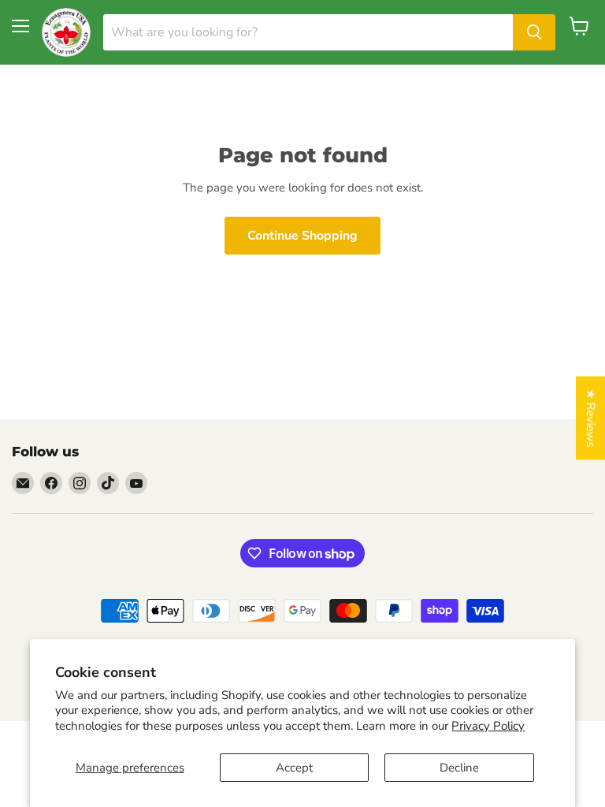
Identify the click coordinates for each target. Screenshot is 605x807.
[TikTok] (108, 483)
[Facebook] (51, 483)
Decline (459, 767)
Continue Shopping (302, 235)
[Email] (23, 483)
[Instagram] (80, 483)
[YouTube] (136, 483)
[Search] (534, 32)
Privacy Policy (488, 726)
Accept (294, 767)
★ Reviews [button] (591, 418)
